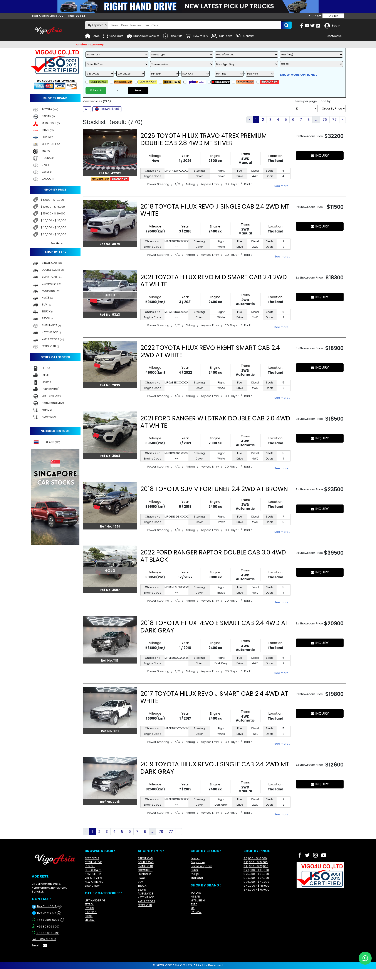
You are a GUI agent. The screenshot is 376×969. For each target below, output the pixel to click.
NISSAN (195, 896)
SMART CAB (145, 866)
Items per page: (306, 101)
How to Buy (200, 36)
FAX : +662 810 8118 (44, 939)
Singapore (198, 862)
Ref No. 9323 (110, 314)
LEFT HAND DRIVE (95, 900)
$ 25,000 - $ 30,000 (53, 227)
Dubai (194, 870)
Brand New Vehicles (146, 36)
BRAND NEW (92, 886)
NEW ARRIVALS (94, 882)
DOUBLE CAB (146, 862)
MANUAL (90, 920)
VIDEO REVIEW (93, 878)
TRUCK (142, 886)
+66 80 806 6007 (48, 926)
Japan (195, 858)
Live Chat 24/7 (48, 906)
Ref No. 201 (110, 731)
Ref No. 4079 (109, 244)
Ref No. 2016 (110, 802)
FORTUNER (144, 874)
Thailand (197, 878)
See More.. (57, 243)
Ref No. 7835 (110, 385)
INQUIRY (322, 155)
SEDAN (142, 889)
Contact (248, 36)
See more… (282, 186)
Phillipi (195, 874)
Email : (36, 945)
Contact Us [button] (334, 36)
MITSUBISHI (198, 900)
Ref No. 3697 (110, 590)
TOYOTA (196, 892)
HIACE (141, 878)
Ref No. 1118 (110, 660)
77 (334, 119)
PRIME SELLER (93, 874)
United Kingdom (201, 866)
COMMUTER (145, 870)
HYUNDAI (196, 912)
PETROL (89, 904)
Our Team (225, 36)
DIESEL (88, 916)
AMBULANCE (145, 893)
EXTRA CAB (145, 905)
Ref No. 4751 (110, 526)
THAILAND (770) (109, 109)
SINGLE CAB (145, 858)
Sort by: (326, 101)
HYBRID (89, 908)
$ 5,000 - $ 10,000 (52, 200)
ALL (87, 109)
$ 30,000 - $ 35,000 (53, 234)
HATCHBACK (146, 897)
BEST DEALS (92, 858)
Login (336, 25)
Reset (138, 90)
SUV (140, 882)
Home (95, 36)
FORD (194, 904)
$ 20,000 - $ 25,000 (53, 220)
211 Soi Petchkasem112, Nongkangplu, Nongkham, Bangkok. (49, 887)
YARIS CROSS (146, 901)
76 (324, 119)
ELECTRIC (91, 912)
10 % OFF (90, 866)
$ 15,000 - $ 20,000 (53, 213)
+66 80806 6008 (50, 920)
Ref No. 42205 (110, 173)
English (333, 16)
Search (97, 90)
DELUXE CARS (93, 870)
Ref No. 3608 (110, 456)
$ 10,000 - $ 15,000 (53, 207)
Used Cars (116, 36)
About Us (176, 36)
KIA (193, 908)
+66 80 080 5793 (48, 933)
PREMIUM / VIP (93, 862)
